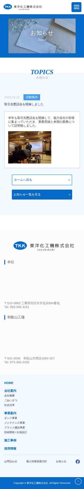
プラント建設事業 (14, 427)
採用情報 (10, 448)
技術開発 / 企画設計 (15, 432)
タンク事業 (10, 418)
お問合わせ (10, 461)
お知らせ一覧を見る (27, 194)
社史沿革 (9, 405)
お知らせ (61, 461)
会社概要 (9, 395)
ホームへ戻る (23, 179)
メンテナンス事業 (14, 422)
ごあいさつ (10, 400)
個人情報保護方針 (36, 461)
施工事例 (10, 440)
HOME (8, 383)
